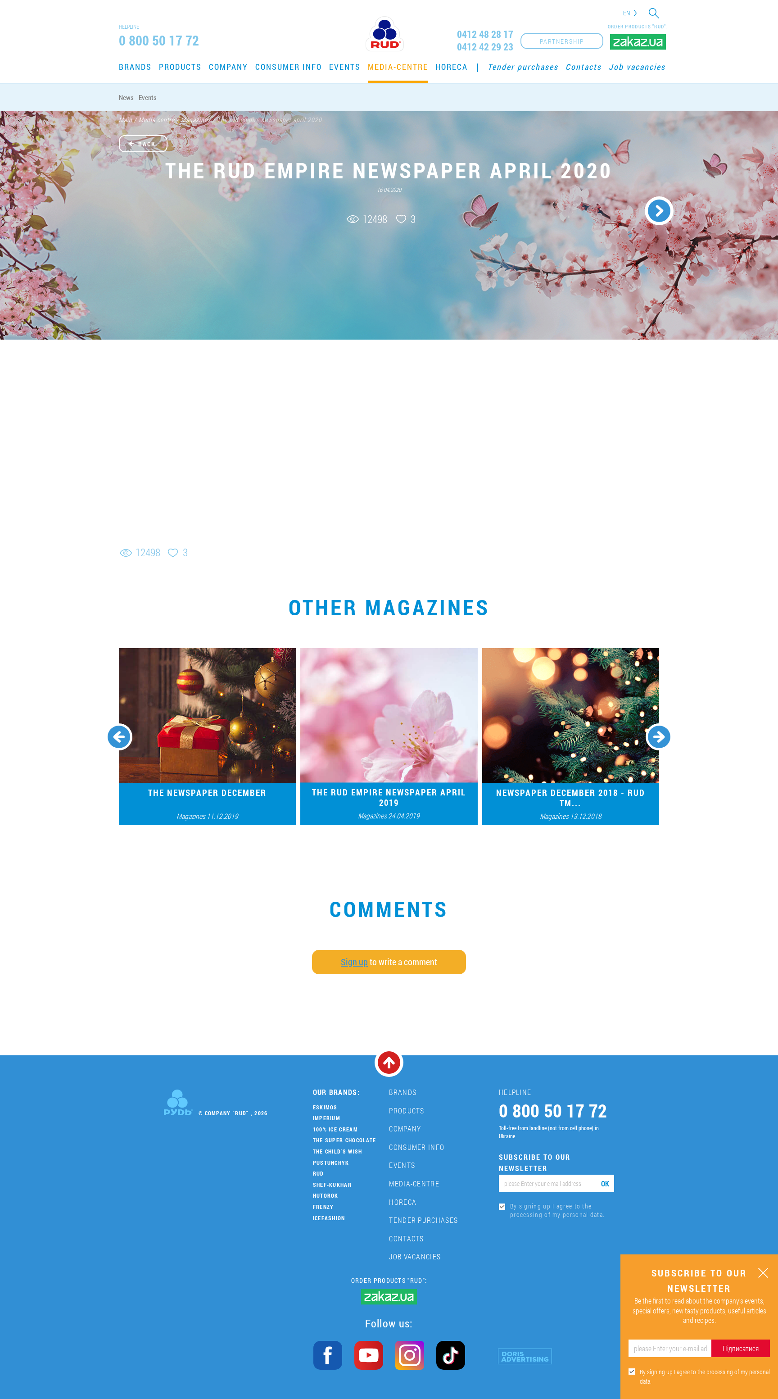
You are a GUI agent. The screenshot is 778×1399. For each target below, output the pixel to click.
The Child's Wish (337, 1151)
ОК (605, 1183)
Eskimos (325, 1107)
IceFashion (329, 1218)
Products (180, 66)
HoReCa (451, 66)
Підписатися (741, 1348)
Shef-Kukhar (332, 1184)
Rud (318, 1173)
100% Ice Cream (335, 1129)
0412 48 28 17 (485, 34)
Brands (135, 66)
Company (228, 66)
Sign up (354, 961)
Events (345, 66)
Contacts (583, 66)
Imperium (326, 1118)
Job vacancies (637, 66)
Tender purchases (523, 66)
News (126, 97)
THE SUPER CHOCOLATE (344, 1140)
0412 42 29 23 (485, 47)
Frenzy (323, 1206)
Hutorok (326, 1195)
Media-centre (398, 66)
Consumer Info (288, 66)
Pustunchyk (331, 1162)
